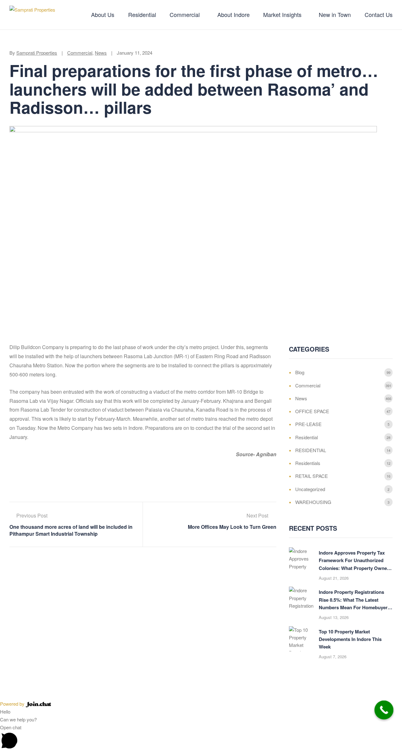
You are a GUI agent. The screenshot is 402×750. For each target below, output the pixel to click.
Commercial (79, 52)
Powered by (13, 703)
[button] (201, 736)
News (101, 52)
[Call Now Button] (384, 710)
